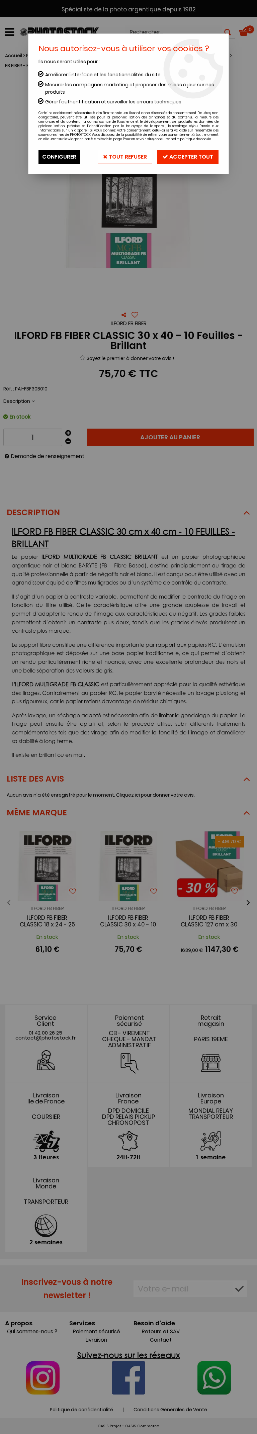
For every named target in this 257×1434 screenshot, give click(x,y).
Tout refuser (127, 157)
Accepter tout (190, 157)
